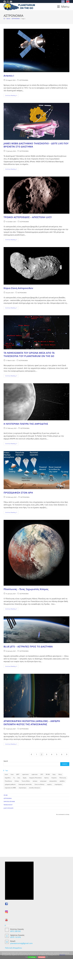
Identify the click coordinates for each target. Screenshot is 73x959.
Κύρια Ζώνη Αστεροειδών (18, 288)
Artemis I (9, 75)
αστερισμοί (43, 781)
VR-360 (48, 774)
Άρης (54, 774)
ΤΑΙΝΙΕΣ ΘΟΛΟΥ (8, 805)
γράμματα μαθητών (10, 784)
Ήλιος (60, 774)
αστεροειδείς (53, 781)
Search (6, 761)
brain (6, 774)
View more (62, 955)
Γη (14, 778)
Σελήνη (17, 781)
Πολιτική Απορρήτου (13, 948)
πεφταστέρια (22, 788)
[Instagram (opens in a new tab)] (7, 2)
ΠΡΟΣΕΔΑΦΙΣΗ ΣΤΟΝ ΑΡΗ (18, 492)
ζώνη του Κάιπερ (39, 784)
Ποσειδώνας (8, 781)
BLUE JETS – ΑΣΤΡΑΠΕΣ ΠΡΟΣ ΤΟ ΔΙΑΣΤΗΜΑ (28, 646)
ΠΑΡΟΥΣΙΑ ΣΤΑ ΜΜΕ (9, 801)
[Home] (4, 18)
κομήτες (49, 784)
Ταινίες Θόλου (26, 781)
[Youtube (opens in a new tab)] (11, 2)
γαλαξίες (62, 781)
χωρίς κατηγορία (8, 808)
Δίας (19, 778)
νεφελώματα (58, 784)
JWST (17, 774)
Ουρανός (54, 778)
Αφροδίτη (7, 778)
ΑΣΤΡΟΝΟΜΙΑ (23, 80)
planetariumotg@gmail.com (21, 943)
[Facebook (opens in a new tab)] (5, 2)
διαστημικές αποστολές (25, 784)
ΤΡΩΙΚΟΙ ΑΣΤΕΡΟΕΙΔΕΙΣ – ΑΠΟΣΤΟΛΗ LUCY (28, 217)
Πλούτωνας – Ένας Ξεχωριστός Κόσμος (26, 589)
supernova (35, 774)
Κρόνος (46, 778)
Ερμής (24, 778)
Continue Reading (12, 96)
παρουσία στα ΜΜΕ (10, 788)
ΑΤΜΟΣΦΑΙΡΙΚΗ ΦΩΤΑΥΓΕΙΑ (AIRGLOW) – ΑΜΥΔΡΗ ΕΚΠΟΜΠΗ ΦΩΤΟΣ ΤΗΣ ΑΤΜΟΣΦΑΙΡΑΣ (32, 722)
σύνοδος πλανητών (34, 788)
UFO (41, 774)
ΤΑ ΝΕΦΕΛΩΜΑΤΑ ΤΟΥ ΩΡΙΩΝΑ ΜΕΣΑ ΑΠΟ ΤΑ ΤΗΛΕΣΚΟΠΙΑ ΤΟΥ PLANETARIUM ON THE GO (29, 354)
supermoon (25, 774)
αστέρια (35, 781)
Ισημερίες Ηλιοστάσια (35, 778)
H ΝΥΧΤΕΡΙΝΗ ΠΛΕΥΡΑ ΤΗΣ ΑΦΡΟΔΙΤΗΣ (26, 423)
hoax (12, 774)
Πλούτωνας (63, 778)
